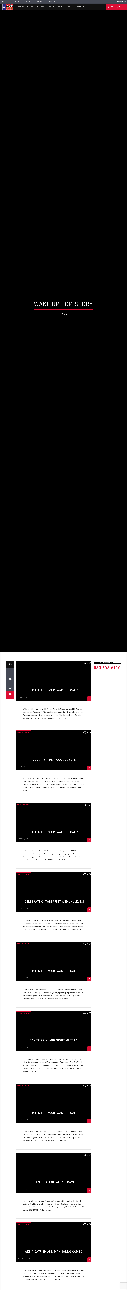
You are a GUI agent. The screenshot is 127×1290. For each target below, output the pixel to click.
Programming (24, 7)
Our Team (62, 7)
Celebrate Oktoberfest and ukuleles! (54, 947)
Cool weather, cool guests (54, 806)
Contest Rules (17, 2)
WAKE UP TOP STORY (23, 709)
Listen (112, 7)
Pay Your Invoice (40, 2)
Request (123, 7)
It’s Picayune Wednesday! (54, 1228)
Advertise (28, 2)
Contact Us (52, 2)
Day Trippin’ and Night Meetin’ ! (54, 1086)
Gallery (72, 7)
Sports (53, 7)
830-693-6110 (107, 713)
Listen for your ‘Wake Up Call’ (54, 736)
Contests (35, 7)
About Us (6, 2)
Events (45, 7)
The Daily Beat (83, 7)
